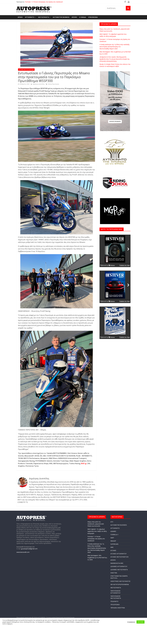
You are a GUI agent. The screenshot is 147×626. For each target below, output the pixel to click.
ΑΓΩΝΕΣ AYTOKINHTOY (118, 554)
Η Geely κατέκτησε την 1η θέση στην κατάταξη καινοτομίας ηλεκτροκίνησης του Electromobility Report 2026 (114, 47)
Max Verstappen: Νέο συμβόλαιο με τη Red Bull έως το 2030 (97, 557)
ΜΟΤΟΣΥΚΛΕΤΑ (43, 17)
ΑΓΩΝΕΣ (113, 550)
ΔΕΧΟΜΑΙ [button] (140, 622)
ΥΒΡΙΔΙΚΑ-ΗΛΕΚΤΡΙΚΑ (117, 608)
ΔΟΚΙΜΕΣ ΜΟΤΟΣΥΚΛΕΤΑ (119, 570)
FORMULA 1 (114, 534)
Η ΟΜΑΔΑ (82, 17)
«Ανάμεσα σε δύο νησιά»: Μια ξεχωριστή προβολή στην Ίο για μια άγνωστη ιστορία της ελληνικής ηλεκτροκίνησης (114, 59)
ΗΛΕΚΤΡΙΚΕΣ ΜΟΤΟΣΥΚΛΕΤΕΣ (120, 581)
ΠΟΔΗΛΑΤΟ (114, 601)
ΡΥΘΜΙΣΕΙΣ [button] (131, 622)
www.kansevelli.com (23, 552)
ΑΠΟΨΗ (74, 17)
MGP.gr (84, 463)
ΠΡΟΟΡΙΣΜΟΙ (115, 604)
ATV (111, 522)
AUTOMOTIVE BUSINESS (61, 17)
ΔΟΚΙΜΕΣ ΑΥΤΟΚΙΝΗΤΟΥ (118, 566)
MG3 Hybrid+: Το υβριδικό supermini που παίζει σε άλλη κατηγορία (97, 531)
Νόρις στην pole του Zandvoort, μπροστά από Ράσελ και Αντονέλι (46, 2)
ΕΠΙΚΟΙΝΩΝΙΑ (93, 17)
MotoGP (113, 541)
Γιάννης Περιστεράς (53, 84)
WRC (112, 547)
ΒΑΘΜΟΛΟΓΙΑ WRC (116, 563)
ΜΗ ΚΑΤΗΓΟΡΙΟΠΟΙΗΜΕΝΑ (119, 584)
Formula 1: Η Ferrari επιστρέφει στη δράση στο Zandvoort (96, 539)
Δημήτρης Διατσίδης (39, 84)
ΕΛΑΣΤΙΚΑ (113, 573)
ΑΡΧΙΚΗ (20, 17)
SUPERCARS (114, 544)
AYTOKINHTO (29, 17)
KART (112, 538)
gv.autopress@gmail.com (29, 549)
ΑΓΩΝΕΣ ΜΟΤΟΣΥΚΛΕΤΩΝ (26, 69)
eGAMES (113, 531)
